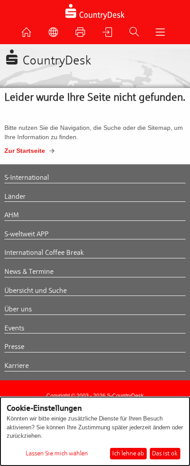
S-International (26, 178)
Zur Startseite (24, 150)
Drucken (83, 34)
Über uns (18, 309)
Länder (15, 197)
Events (14, 328)
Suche (136, 34)
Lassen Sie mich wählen (57, 454)
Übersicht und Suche (35, 291)
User (110, 34)
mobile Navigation (162, 34)
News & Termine (28, 272)
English (56, 34)
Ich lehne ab (128, 453)
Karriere (16, 366)
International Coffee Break (44, 253)
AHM (11, 215)
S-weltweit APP (26, 234)
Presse (14, 347)
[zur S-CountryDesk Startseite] (95, 19)
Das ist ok (165, 453)
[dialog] (95, 431)
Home (29, 34)
